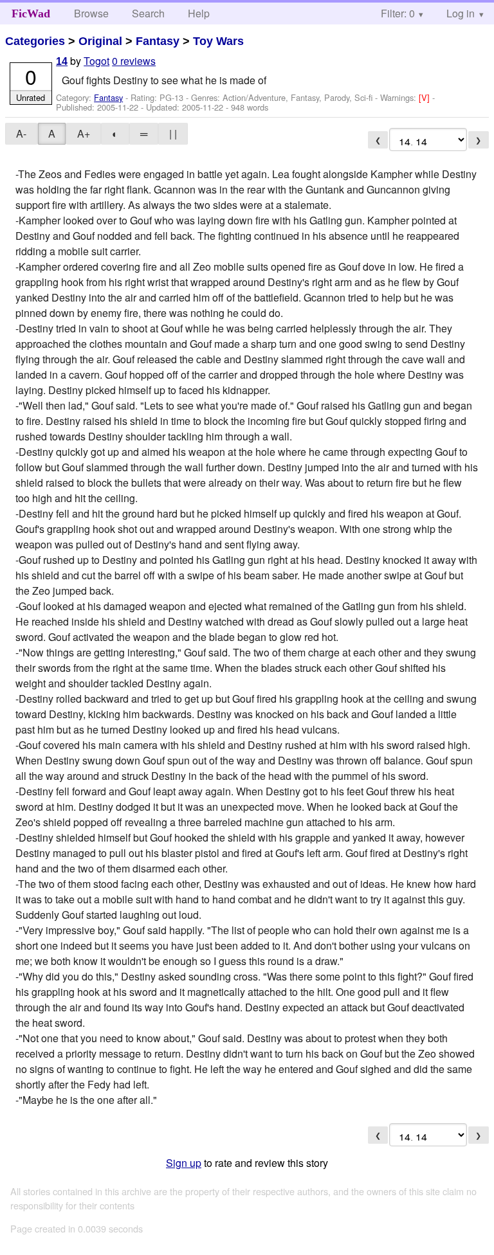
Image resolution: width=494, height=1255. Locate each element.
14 (62, 61)
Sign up (183, 1162)
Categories (35, 41)
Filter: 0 (398, 13)
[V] (425, 97)
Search (148, 13)
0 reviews (134, 60)
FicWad (31, 13)
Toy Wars (218, 41)
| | (173, 133)
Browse (91, 13)
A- (21, 133)
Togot (96, 60)
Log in (460, 13)
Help (199, 13)
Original (100, 41)
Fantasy (157, 41)
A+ (83, 133)
